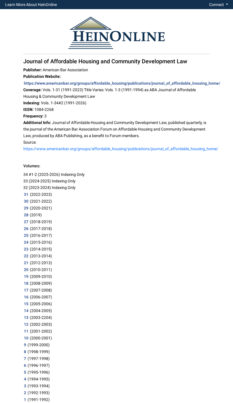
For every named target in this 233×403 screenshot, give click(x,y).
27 (26, 221)
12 (26, 324)
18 (26, 283)
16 (26, 297)
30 (26, 201)
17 (26, 290)
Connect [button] (217, 4)
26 (26, 228)
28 (26, 215)
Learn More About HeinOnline (31, 4)
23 (26, 249)
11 (26, 331)
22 (26, 256)
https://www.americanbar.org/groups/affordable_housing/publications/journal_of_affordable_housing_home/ (122, 83)
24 (26, 242)
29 (26, 208)
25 (26, 235)
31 (26, 194)
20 (26, 269)
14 (26, 310)
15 (26, 304)
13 (26, 317)
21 (26, 262)
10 (26, 338)
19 (26, 276)
